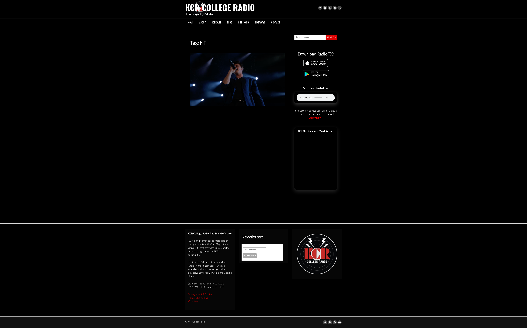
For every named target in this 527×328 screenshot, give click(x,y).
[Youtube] (325, 8)
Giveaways (260, 22)
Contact (275, 22)
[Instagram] (330, 8)
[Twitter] (320, 8)
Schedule (216, 22)
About (202, 22)
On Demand (243, 22)
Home (190, 22)
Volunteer (193, 301)
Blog (229, 22)
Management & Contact (200, 294)
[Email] (335, 8)
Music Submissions (198, 297)
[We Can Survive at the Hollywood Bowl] (237, 79)
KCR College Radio (220, 7)
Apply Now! (315, 117)
